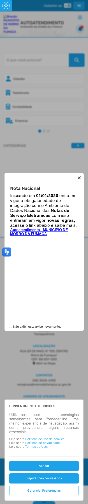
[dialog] (44, 450)
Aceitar (44, 466)
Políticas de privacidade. (42, 443)
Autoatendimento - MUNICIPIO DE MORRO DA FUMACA (39, 232)
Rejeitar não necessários (44, 478)
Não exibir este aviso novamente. (37, 327)
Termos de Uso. (36, 447)
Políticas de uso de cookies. (45, 439)
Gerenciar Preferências (44, 491)
